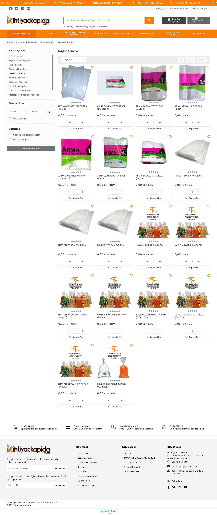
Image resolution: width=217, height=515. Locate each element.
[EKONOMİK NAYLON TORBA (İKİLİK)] (76, 83)
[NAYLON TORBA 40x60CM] (193, 222)
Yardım (194, 8)
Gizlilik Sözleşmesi (86, 458)
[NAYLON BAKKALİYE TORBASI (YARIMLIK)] (115, 361)
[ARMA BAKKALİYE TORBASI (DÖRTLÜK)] (115, 83)
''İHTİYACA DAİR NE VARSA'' (31, 3)
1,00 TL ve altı (20, 118)
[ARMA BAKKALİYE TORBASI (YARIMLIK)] (76, 152)
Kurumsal (82, 447)
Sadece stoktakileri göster (26, 134)
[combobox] (10, 485)
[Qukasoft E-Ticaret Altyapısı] (108, 512)
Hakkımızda (83, 453)
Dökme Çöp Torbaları (20, 90)
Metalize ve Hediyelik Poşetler (24, 94)
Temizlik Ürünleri (131, 462)
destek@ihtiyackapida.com (185, 466)
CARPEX (127, 453)
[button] (198, 20)
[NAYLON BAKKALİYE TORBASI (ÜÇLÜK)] (193, 291)
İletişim (204, 8)
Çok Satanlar (80, 26)
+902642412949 (179, 462)
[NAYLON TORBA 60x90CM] (115, 222)
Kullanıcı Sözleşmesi (87, 462)
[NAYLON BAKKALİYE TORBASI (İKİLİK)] (115, 291)
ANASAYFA (83, 471)
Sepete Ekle (77, 128)
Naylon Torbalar (17, 73)
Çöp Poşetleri (16, 56)
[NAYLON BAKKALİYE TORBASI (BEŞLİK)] (76, 291)
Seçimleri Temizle (31, 148)
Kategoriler (128, 447)
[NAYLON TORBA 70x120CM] (193, 152)
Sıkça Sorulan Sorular (179, 8)
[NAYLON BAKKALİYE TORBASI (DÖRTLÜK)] (154, 291)
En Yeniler (67, 26)
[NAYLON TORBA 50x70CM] (154, 222)
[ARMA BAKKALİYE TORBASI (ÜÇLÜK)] (154, 83)
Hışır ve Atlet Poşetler (19, 60)
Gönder (61, 468)
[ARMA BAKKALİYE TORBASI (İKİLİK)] (193, 83)
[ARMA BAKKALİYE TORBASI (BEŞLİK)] (154, 152)
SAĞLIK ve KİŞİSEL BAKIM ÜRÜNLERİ (139, 458)
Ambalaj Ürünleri (132, 467)
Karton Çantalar (17, 77)
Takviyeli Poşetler (18, 69)
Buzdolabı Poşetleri (18, 86)
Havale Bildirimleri (86, 485)
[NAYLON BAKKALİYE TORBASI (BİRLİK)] (76, 361)
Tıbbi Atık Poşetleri (18, 81)
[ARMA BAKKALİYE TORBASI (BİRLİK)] (115, 152)
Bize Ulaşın (174, 447)
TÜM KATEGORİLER (23, 33)
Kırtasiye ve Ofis (131, 471)
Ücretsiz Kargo (20, 139)
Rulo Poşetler (15, 64)
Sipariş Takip (161, 8)
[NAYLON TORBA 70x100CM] (76, 222)
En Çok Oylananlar (98, 26)
